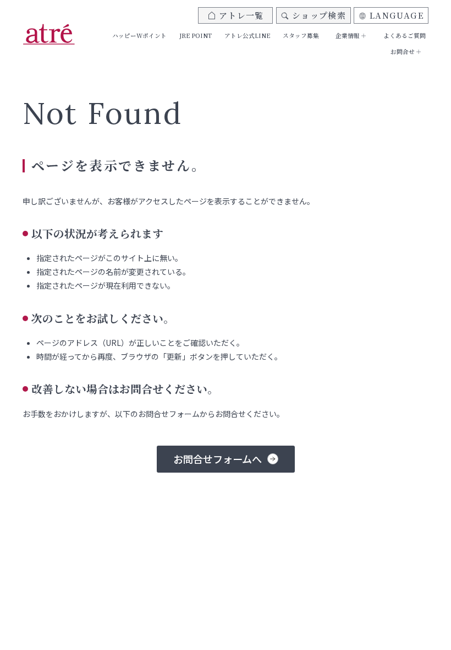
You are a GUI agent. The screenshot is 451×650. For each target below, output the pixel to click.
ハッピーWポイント (139, 35)
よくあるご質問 (404, 35)
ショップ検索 (319, 15)
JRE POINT (195, 35)
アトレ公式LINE (247, 35)
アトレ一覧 (241, 15)
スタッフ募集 (301, 35)
